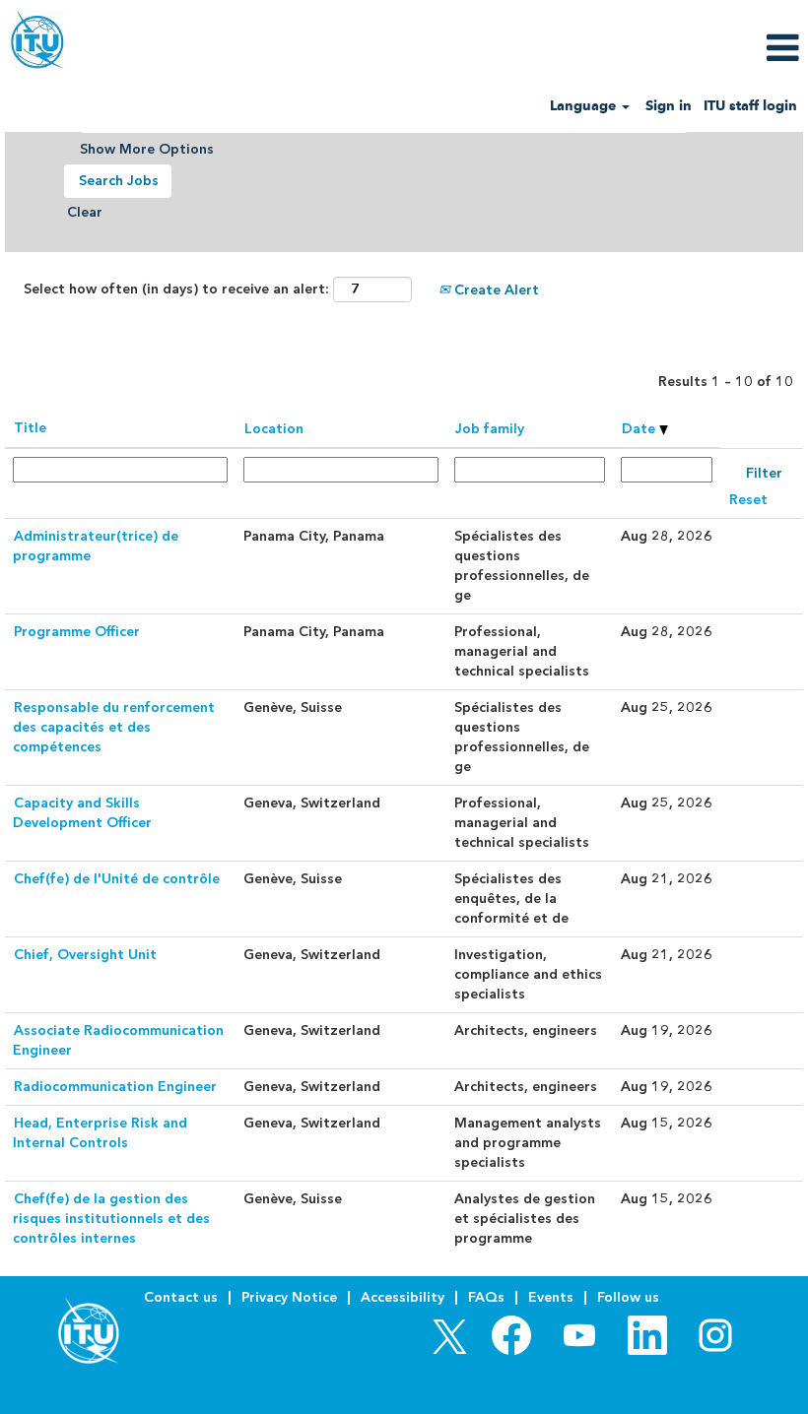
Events (550, 1297)
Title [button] (30, 427)
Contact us (181, 1297)
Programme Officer (77, 631)
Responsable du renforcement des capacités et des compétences (114, 727)
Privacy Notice (289, 1297)
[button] (673, 48)
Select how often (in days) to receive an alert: (176, 289)
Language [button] (585, 105)
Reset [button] (748, 499)
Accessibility (402, 1297)
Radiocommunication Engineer (115, 1086)
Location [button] (273, 428)
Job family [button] (489, 428)
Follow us (628, 1297)
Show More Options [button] (147, 149)
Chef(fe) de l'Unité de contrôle (117, 878)
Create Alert (494, 290)
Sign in (668, 105)
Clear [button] (84, 212)
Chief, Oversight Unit (85, 954)
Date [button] (640, 428)
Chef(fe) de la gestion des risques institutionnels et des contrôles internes (111, 1218)
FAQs (486, 1297)
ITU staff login (750, 105)
